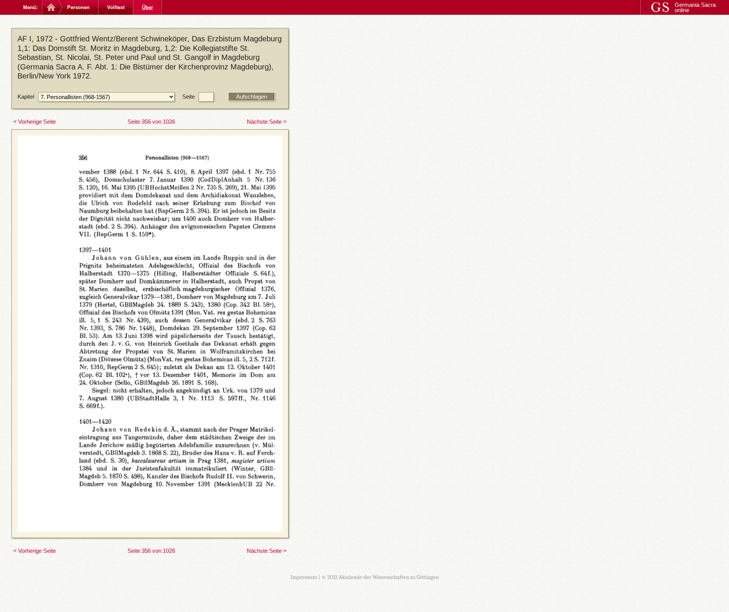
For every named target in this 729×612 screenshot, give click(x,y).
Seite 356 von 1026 (151, 121)
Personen (78, 7)
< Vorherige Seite (34, 121)
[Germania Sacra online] (50, 7)
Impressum (303, 577)
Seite (188, 96)
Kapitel (25, 96)
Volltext (116, 7)
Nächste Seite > (267, 121)
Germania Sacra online (695, 7)
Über (147, 7)
